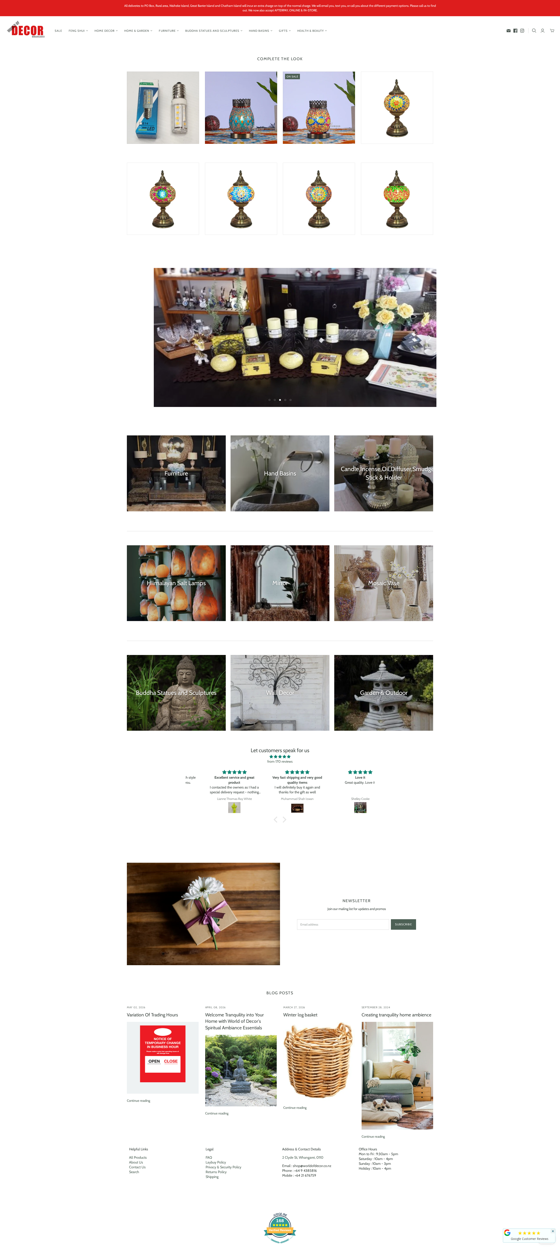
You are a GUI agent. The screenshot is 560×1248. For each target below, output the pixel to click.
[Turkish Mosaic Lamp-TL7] (397, 108)
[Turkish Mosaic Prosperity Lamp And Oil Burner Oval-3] (319, 108)
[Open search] (534, 30)
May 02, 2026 (136, 1007)
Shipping (212, 1177)
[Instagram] (522, 31)
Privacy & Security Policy (223, 1167)
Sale (58, 30)
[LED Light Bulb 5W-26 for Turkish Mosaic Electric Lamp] (163, 108)
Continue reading (138, 1101)
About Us (136, 1162)
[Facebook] (515, 31)
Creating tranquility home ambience (396, 1014)
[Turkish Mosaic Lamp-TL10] (241, 199)
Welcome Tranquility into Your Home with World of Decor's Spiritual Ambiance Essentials (234, 1021)
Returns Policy (216, 1172)
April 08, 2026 (215, 1007)
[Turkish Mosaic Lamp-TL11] (319, 199)
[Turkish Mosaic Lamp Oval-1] (241, 108)
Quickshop (144, 151)
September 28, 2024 (376, 1007)
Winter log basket (300, 1014)
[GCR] (507, 1233)
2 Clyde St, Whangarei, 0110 (302, 1157)
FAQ (209, 1157)
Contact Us (137, 1167)
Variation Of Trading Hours (152, 1014)
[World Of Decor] (27, 31)
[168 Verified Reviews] (280, 1245)
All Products (138, 1157)
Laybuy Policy (216, 1162)
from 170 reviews (280, 761)
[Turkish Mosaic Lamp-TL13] (397, 199)
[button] (277, 820)
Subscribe (403, 924)
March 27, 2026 (294, 1007)
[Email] (509, 31)
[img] (280, 756)
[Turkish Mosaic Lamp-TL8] (163, 199)
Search (134, 1172)
